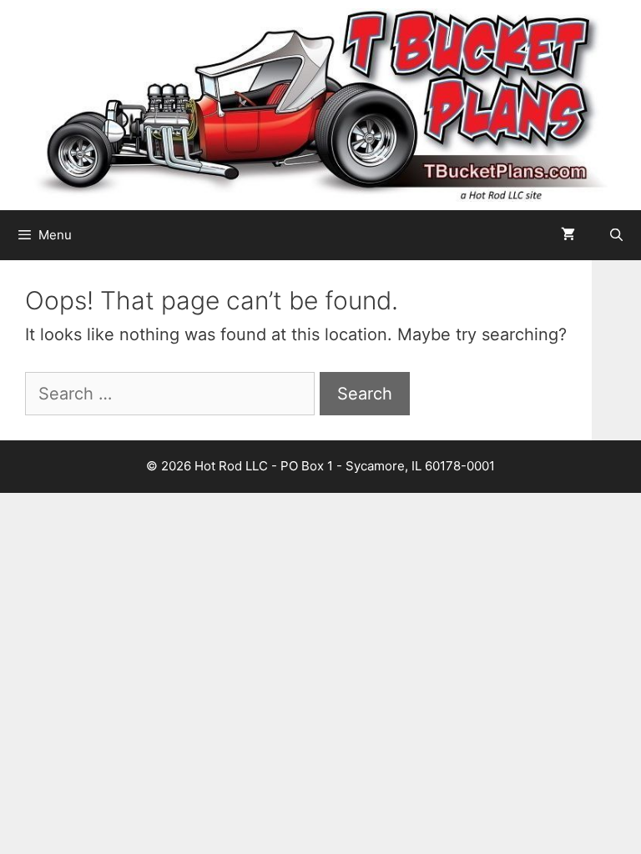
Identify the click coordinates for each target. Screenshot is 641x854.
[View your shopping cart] (568, 235)
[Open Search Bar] (616, 235)
